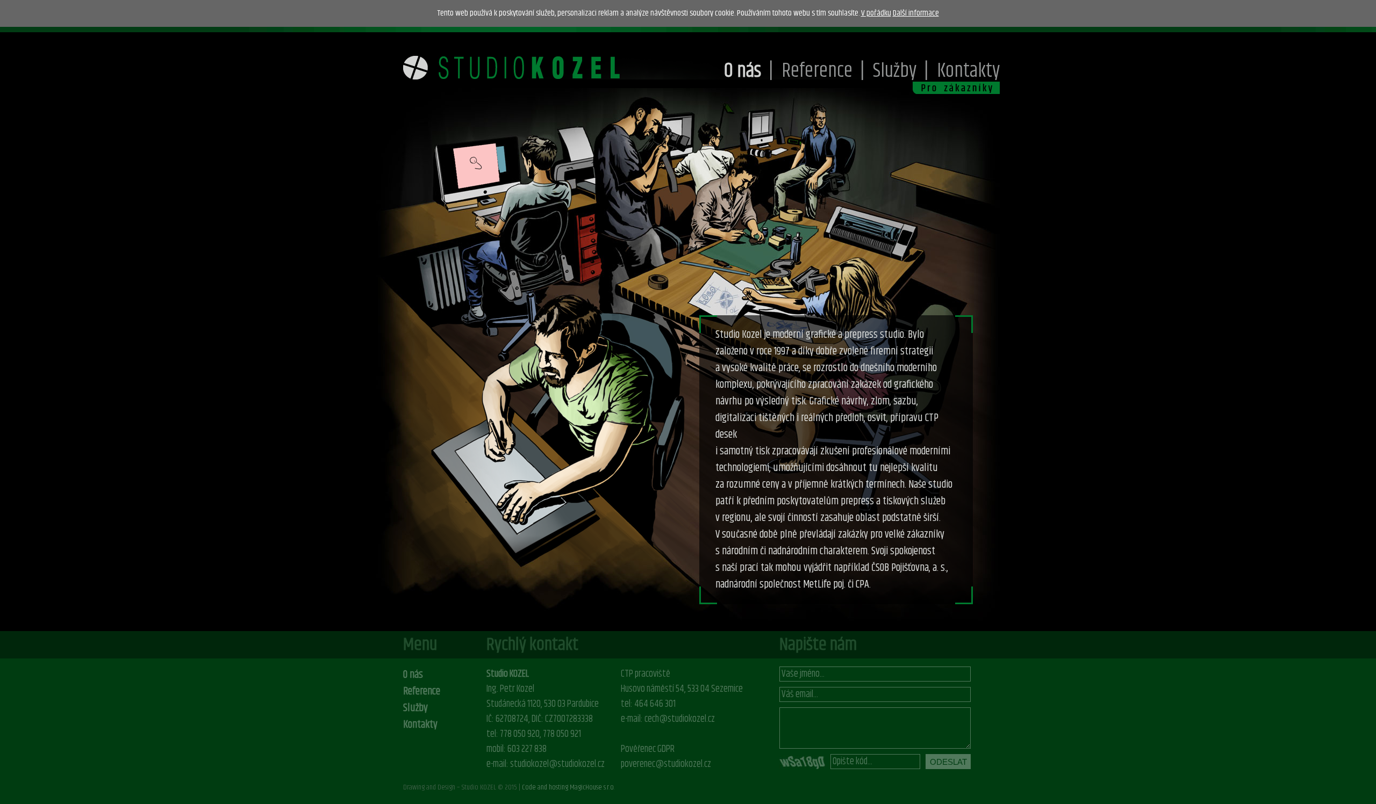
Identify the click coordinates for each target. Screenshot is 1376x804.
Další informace (916, 13)
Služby (894, 71)
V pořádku (876, 13)
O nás (742, 71)
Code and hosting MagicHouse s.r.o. (568, 787)
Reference (817, 71)
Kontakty (968, 71)
